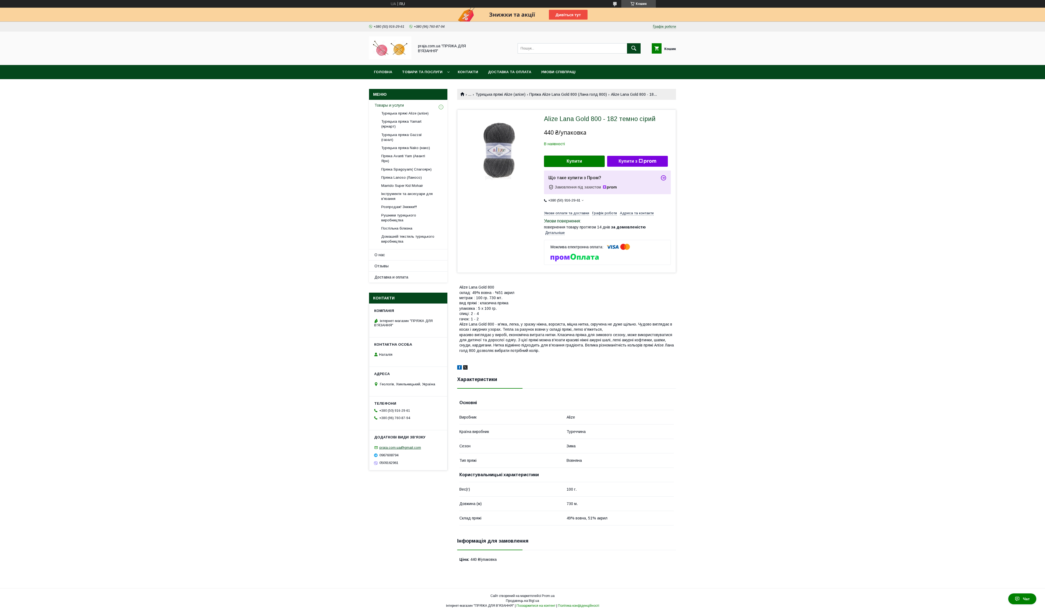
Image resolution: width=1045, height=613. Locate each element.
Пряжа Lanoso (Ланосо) (401, 177)
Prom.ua (548, 596)
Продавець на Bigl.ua (522, 601)
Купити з (628, 161)
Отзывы (381, 266)
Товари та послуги (422, 72)
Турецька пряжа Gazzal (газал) (401, 137)
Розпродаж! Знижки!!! (399, 207)
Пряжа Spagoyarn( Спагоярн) (406, 169)
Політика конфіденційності (578, 606)
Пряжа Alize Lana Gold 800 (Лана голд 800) (568, 94)
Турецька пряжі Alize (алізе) (500, 94)
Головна (383, 72)
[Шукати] (634, 48)
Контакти (468, 72)
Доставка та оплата (509, 72)
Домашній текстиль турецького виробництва (407, 238)
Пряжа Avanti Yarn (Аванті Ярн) (403, 158)
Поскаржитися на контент (536, 606)
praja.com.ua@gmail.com (400, 447)
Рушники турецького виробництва (398, 217)
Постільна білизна (396, 228)
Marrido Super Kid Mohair (402, 186)
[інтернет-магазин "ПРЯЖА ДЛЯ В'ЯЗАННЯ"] (390, 58)
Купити (574, 161)
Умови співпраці (558, 72)
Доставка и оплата (391, 277)
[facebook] (459, 368)
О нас (379, 255)
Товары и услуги (389, 105)
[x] (465, 368)
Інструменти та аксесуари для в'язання (407, 196)
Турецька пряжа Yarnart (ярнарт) (401, 123)
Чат (1026, 599)
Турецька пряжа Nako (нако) (405, 148)
